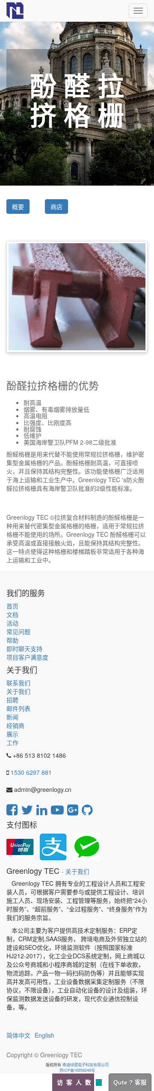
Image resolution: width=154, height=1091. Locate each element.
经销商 (15, 725)
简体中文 (18, 1035)
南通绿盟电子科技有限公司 (85, 1065)
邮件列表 (18, 708)
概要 (18, 206)
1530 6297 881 (31, 772)
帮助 (12, 640)
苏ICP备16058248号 (77, 1070)
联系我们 (18, 682)
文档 (12, 614)
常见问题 (18, 631)
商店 (56, 206)
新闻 (12, 717)
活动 (12, 623)
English (44, 1035)
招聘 (12, 699)
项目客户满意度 (27, 657)
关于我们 (18, 691)
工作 (12, 742)
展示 (12, 734)
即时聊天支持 (24, 648)
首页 (12, 606)
